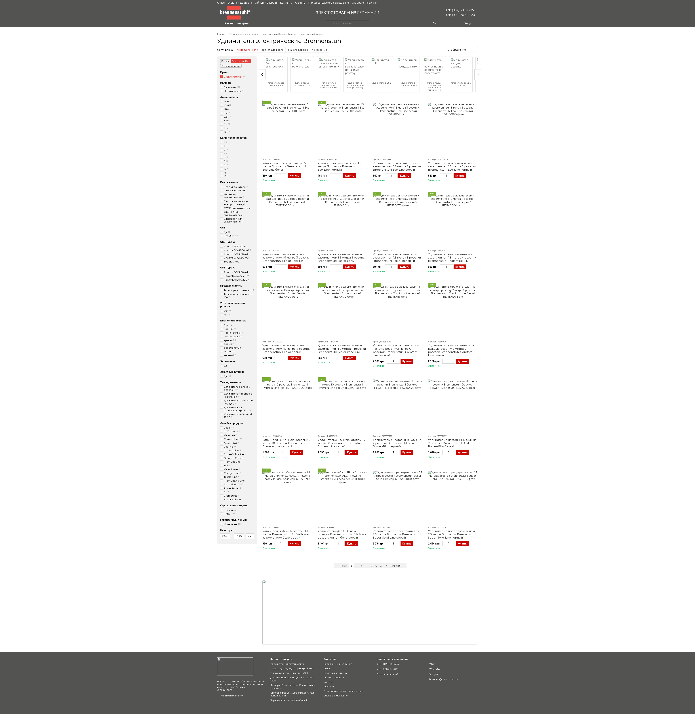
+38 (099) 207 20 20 (460, 15)
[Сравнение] (446, 23)
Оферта (300, 2)
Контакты (286, 2)
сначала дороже (297, 49)
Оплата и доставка (240, 2)
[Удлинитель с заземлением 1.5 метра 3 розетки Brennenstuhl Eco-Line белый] (287, 128)
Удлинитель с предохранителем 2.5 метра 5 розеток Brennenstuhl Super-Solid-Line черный (452, 534)
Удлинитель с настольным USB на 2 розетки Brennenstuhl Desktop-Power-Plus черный (397, 443)
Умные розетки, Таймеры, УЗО (289, 672)
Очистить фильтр (231, 66)
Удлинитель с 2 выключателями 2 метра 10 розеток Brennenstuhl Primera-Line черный (286, 443)
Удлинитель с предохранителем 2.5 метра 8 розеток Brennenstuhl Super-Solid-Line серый (397, 534)
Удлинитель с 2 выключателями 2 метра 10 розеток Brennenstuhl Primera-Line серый (342, 443)
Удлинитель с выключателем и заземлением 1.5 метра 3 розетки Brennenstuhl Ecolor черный (286, 257)
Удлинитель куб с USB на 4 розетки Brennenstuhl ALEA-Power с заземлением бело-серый (342, 534)
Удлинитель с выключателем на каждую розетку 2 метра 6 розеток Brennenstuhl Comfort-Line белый (451, 350)
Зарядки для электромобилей (288, 700)
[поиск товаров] (329, 23)
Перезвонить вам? (387, 674)
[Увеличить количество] (285, 175)
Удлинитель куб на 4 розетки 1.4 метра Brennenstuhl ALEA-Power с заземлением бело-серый (287, 534)
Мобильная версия (231, 695)
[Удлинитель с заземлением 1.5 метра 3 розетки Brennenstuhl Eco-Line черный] (342, 128)
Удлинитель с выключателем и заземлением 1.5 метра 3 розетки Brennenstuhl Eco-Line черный (452, 166)
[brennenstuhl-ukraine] (235, 666)
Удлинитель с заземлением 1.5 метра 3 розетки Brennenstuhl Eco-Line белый (284, 166)
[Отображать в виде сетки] (470, 49)
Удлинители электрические (287, 663)
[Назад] (262, 74)
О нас (221, 2)
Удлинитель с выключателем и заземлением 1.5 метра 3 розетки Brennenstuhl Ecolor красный (397, 257)
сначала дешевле (273, 49)
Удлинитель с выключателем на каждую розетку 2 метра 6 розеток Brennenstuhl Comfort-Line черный (396, 350)
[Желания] (453, 23)
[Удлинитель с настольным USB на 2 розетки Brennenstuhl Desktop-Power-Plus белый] (453, 404)
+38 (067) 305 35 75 (460, 10)
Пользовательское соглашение (328, 2)
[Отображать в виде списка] (475, 49)
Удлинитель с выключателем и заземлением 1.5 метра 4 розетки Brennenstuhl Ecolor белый (286, 349)
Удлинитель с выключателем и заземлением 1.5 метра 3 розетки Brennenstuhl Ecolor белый (342, 257)
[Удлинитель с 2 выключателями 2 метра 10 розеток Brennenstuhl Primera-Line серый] (342, 404)
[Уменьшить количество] (276, 175)
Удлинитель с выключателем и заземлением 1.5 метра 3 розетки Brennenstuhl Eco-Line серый (397, 166)
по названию (319, 49)
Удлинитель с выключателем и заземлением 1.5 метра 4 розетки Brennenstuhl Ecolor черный (452, 257)
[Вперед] (477, 74)
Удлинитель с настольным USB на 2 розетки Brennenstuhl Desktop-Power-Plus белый (452, 443)
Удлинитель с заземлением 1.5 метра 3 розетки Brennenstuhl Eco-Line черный (339, 166)
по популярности (247, 49)
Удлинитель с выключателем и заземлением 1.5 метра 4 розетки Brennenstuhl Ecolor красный (342, 349)
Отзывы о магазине (364, 2)
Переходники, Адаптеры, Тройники (291, 668)
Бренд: (225, 61)
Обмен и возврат (266, 2)
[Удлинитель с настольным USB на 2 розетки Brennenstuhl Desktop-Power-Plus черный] (398, 404)
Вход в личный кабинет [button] (338, 663)
